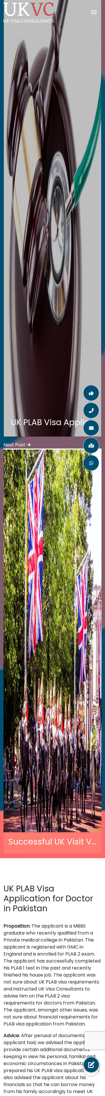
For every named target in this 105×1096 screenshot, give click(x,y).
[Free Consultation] (91, 1064)
